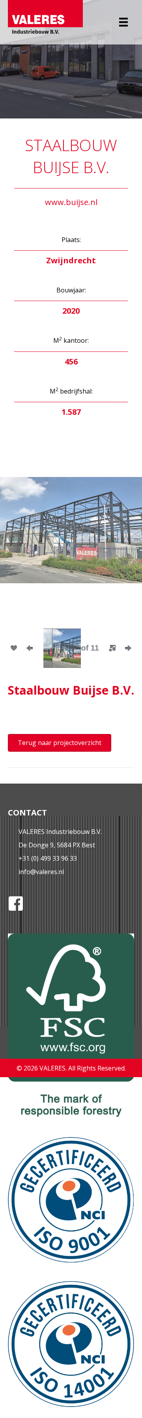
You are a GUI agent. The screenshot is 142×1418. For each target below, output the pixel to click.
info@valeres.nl (41, 871)
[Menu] (123, 22)
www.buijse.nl (71, 202)
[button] (112, 648)
